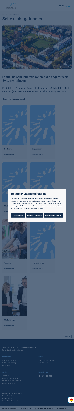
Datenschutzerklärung (22, 208)
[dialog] (37, 205)
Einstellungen (18, 215)
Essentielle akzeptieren (34, 215)
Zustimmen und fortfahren (53, 215)
